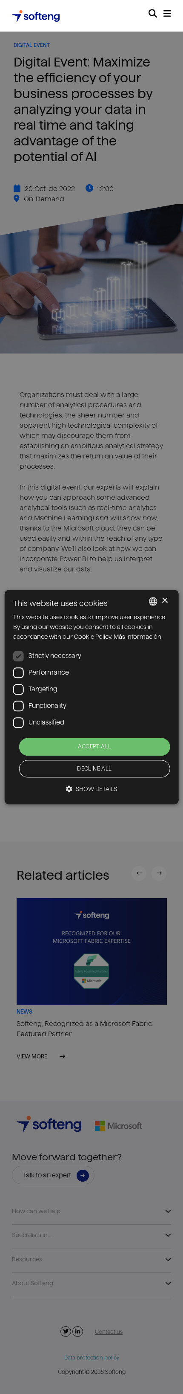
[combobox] (153, 601)
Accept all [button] (95, 747)
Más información (137, 636)
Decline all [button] (94, 768)
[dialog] (92, 697)
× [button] (164, 600)
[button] (91, 789)
